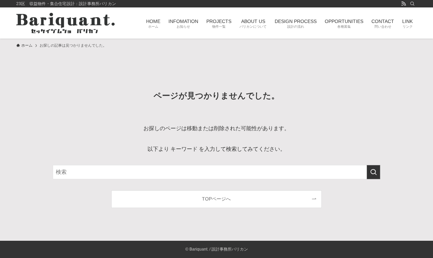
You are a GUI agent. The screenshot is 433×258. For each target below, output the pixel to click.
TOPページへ (216, 199)
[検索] (412, 3)
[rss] (403, 3)
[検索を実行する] (373, 172)
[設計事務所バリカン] (65, 23)
